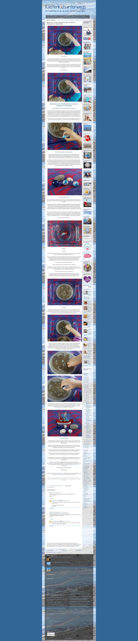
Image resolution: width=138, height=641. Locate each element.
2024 (86, 378)
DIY (84, 462)
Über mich (64, 17)
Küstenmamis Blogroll (50, 17)
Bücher (78, 15)
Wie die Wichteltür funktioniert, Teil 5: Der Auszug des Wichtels (80, 596)
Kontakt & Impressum (78, 17)
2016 (86, 444)
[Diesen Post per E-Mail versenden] (65, 485)
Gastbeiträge (86, 468)
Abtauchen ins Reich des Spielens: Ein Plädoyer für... (88, 428)
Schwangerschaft (86, 489)
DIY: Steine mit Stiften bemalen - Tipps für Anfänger (55, 604)
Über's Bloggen (86, 499)
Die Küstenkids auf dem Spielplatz (69, 15)
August (87, 394)
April (86, 399)
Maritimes (85, 485)
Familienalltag (86, 464)
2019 (86, 385)
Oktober (87, 391)
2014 (86, 447)
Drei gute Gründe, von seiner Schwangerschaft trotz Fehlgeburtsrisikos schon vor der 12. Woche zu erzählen (56, 608)
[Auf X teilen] (68, 485)
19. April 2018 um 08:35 (66, 521)
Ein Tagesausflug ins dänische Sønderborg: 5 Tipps (60, 562)
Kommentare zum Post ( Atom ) (56, 552)
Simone (50, 492)
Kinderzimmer (86, 475)
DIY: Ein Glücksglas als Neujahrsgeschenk (77, 608)
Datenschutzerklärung (59, 546)
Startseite (48, 15)
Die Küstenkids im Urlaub (56, 15)
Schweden (85, 490)
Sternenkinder (86, 494)
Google (77, 546)
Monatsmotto (86, 486)
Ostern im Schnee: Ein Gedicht (87, 403)
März (87, 401)
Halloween (85, 471)
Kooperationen (70, 17)
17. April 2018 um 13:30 (64, 512)
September (88, 392)
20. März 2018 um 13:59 (56, 492)
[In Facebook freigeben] (69, 485)
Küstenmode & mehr (87, 481)
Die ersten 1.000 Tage (87, 457)
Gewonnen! (58, 17)
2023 (86, 380)
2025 (86, 377)
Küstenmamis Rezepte (87, 480)
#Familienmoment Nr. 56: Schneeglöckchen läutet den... (88, 420)
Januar (87, 441)
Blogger (71, 638)
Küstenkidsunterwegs (59, 473)
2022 (86, 381)
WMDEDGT (86, 507)
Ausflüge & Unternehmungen (87, 453)
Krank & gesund (86, 476)
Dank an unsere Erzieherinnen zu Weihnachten (78, 610)
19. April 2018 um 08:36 (66, 500)
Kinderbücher (86, 472)
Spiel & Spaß (51, 487)
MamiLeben (86, 484)
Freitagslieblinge (86, 467)
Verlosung (85, 503)
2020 (86, 384)
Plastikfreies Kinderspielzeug (54, 512)
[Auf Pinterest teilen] (70, 485)
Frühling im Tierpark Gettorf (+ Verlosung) (87, 424)
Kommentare (50, 635)
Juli (86, 395)
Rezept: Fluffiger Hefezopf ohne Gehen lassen (78, 612)
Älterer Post (78, 550)
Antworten (51, 496)
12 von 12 (85, 451)
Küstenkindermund (87, 477)
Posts (49, 633)
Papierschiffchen (50, 463)
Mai (86, 398)
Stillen (85, 495)
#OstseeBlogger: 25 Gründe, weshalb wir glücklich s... (88, 411)
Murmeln (54, 266)
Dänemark (85, 456)
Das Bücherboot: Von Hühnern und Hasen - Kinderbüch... (88, 432)
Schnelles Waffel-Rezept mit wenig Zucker (89, 339)
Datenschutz (86, 17)
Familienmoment (86, 466)
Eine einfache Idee (87, 463)
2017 (86, 443)
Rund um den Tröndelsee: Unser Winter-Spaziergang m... (88, 436)
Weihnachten (86, 504)
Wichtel (85, 506)
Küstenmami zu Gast (85, 15)
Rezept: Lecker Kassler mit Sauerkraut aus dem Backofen (80, 604)
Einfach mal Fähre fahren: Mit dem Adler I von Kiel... (88, 407)
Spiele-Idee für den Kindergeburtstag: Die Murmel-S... (88, 415)
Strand (85, 497)
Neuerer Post (50, 550)
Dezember (87, 388)
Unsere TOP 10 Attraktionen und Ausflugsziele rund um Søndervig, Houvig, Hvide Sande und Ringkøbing (56, 595)
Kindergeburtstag (86, 473)
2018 (86, 387)
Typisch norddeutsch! (87, 498)
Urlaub (85, 502)
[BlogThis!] (66, 485)
